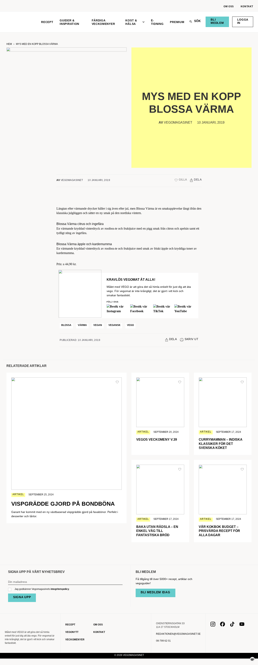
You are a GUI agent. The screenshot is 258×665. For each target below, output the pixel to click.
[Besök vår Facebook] (222, 625)
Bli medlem (217, 21)
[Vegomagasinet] (20, 21)
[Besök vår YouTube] (241, 625)
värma (82, 325)
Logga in (243, 21)
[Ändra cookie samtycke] (252, 659)
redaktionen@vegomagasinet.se (178, 633)
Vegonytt (71, 632)
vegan (97, 325)
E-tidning (157, 22)
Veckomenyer (74, 639)
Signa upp (22, 597)
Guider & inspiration (69, 22)
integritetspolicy (60, 589)
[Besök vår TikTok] (232, 625)
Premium (177, 22)
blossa (66, 325)
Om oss (229, 6)
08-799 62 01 (163, 640)
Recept (47, 22)
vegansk (114, 325)
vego (130, 325)
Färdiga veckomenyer (103, 22)
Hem (9, 44)
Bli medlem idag (155, 592)
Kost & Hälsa (131, 22)
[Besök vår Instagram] (212, 625)
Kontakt (247, 6)
